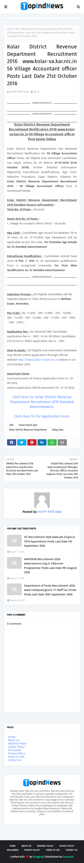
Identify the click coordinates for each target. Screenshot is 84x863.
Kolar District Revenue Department (28, 429)
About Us (13, 740)
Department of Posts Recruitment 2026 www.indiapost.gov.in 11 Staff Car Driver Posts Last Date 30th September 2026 (50, 590)
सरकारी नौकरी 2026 (19, 91)
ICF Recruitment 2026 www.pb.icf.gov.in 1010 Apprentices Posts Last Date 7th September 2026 (49, 541)
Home (10, 29)
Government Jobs (28, 425)
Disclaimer (14, 750)
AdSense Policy (17, 743)
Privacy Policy (16, 753)
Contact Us (14, 760)
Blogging (38, 856)
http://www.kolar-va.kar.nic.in (38, 359)
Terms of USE (16, 756)
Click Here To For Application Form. (42, 416)
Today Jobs (57, 429)
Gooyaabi (68, 856)
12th (17, 29)
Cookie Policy (16, 747)
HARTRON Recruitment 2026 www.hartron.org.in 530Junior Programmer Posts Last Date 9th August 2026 (50, 565)
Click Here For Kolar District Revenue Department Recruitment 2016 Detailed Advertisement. (42, 402)
